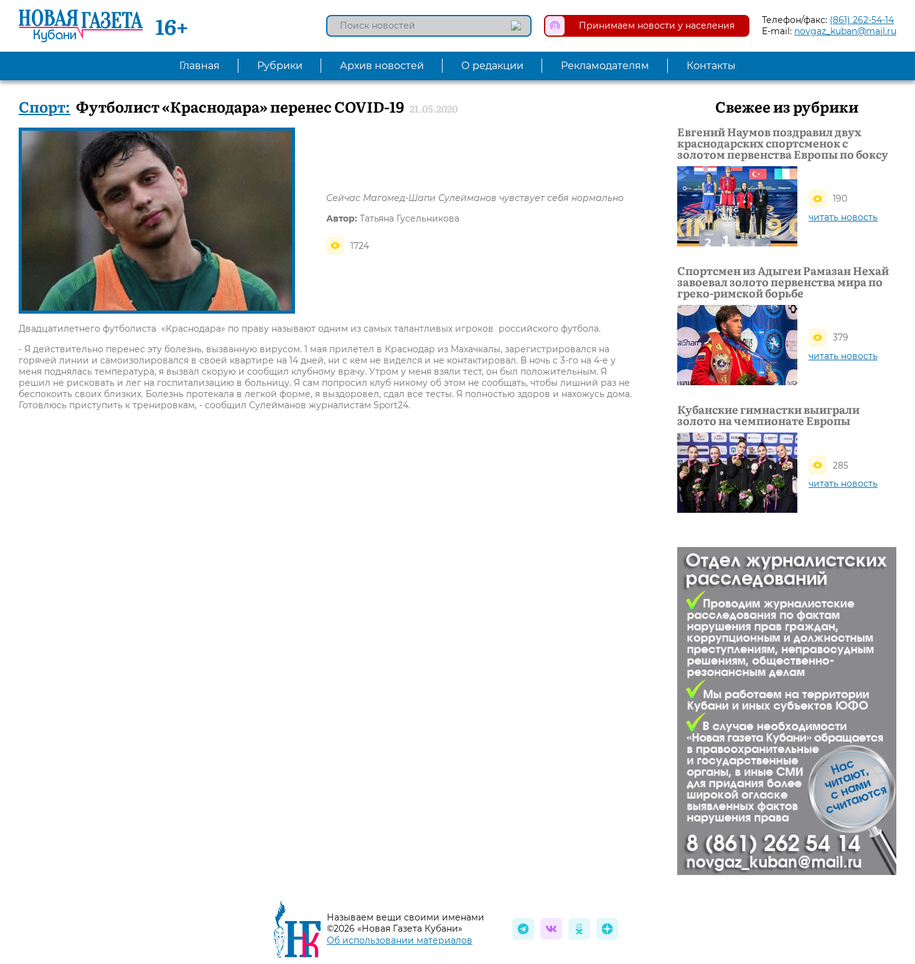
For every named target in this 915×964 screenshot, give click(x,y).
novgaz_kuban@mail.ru (845, 31)
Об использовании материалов (399, 940)
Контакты (711, 66)
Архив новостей (382, 66)
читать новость (843, 217)
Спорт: (44, 106)
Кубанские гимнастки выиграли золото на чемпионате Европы (768, 415)
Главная (199, 66)
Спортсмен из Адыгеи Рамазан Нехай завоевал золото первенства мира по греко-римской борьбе (783, 282)
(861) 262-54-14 (862, 20)
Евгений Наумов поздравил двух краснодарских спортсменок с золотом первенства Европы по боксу (782, 143)
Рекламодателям (605, 66)
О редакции (492, 66)
